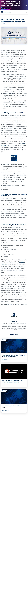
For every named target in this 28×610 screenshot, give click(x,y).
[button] (26, 12)
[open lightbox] (14, 35)
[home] (6, 12)
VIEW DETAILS (5, 8)
